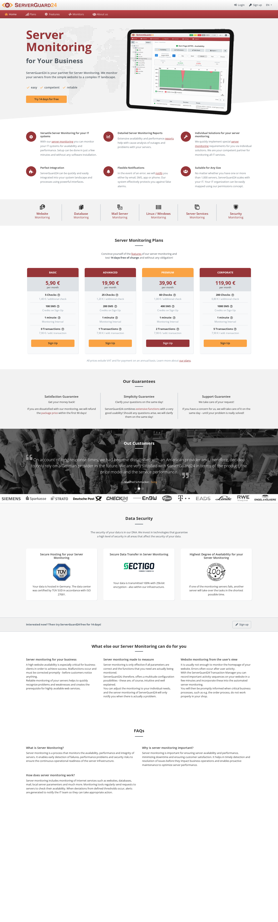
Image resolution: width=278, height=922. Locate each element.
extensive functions (148, 409)
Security (235, 215)
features (136, 254)
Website (42, 215)
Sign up (257, 5)
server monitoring (62, 141)
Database (81, 215)
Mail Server (120, 215)
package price (49, 413)
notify (159, 173)
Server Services (197, 215)
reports (169, 138)
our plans (185, 360)
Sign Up (53, 343)
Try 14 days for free (46, 99)
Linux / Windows (158, 215)
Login (240, 5)
